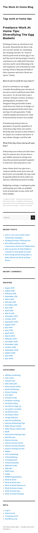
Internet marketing (13, 420)
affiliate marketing (12, 375)
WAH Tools (9, 471)
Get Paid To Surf (11, 412)
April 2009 (9, 333)
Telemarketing (11, 457)
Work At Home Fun (12, 482)
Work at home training (14, 494)
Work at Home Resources (15, 485)
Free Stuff (9, 395)
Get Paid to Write (12, 415)
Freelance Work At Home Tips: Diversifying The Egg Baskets (18, 33)
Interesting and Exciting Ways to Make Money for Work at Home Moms (18, 257)
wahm (9, 203)
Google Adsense (11, 418)
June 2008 (9, 359)
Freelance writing (12, 401)
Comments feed (11, 516)
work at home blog (17, 203)
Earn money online (13, 386)
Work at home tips (9, 201)
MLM (7, 432)
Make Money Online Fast (15, 429)
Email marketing (12, 389)
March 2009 (10, 336)
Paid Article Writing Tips (15, 434)
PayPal (7, 451)
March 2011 (9, 299)
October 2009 (10, 319)
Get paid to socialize (13, 409)
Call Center (9, 378)
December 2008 (11, 342)
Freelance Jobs (22, 201)
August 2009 (10, 325)
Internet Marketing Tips (15, 423)
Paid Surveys (10, 437)
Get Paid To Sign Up (13, 406)
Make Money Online (13, 426)
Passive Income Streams (15, 446)
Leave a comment (26, 205)
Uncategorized (11, 460)
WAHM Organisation (13, 477)
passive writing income (14, 449)
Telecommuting (11, 454)
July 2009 (9, 327)
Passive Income (11, 440)
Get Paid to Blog (11, 403)
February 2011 (10, 302)
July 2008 (9, 356)
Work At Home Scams (13, 488)
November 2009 (11, 316)
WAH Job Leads (11, 466)
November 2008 (11, 344)
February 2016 (10, 294)
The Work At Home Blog (18, 7)
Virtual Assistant (12, 463)
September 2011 (11, 296)
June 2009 (9, 330)
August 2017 (9, 288)
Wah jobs (19, 199)
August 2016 (10, 291)
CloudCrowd (10, 381)
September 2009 (11, 322)
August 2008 (10, 353)
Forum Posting (11, 392)
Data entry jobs (11, 384)
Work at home (27, 199)
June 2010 (9, 308)
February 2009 (11, 339)
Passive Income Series (14, 443)
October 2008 (10, 347)
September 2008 (11, 350)
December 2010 (11, 305)
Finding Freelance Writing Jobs (17, 241)
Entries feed (10, 513)
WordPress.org (11, 519)
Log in (7, 510)
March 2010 (9, 313)
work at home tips (12, 205)
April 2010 (9, 311)
